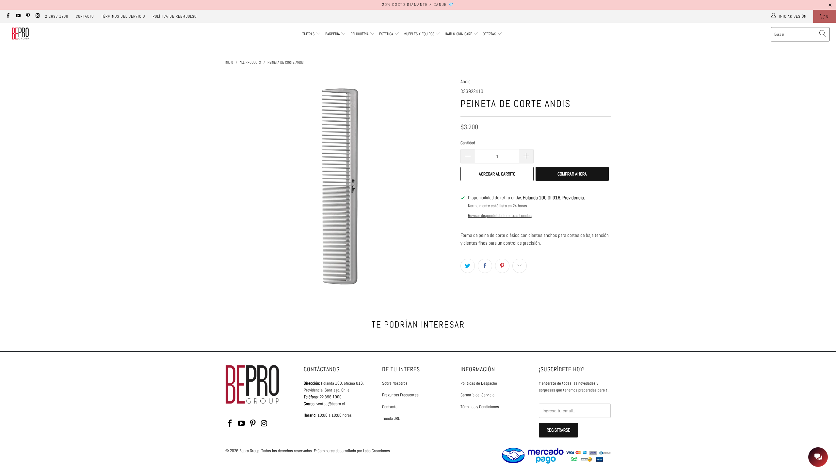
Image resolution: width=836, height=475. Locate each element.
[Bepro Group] (20, 34)
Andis (465, 81)
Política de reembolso (175, 16)
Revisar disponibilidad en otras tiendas (500, 215)
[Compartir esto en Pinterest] (502, 266)
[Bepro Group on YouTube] (17, 16)
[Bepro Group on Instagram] (37, 16)
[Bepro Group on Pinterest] (27, 16)
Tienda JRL (391, 418)
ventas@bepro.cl (330, 403)
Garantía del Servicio (477, 395)
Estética (386, 34)
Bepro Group (249, 450)
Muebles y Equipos (419, 34)
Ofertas (490, 34)
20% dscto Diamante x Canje (414, 4)
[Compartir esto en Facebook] (485, 266)
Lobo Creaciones (376, 450)
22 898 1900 (331, 397)
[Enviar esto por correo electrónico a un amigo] (519, 266)
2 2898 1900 (56, 16)
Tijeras (308, 34)
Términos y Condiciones (479, 406)
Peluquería (359, 34)
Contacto (85, 16)
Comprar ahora (572, 174)
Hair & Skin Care (459, 34)
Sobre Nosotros (395, 383)
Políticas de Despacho (478, 383)
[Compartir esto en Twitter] (467, 266)
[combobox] (800, 34)
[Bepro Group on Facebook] (7, 16)
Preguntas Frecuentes (400, 395)
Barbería (332, 34)
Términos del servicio (123, 16)
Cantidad (467, 143)
